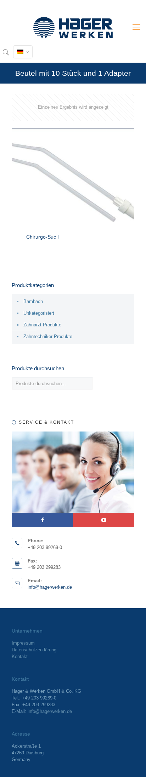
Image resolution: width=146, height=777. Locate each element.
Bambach (33, 301)
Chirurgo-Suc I (42, 237)
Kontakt (20, 656)
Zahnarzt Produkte (42, 324)
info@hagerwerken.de (50, 587)
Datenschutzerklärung (34, 649)
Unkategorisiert (38, 313)
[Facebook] (42, 520)
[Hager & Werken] (73, 27)
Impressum (23, 643)
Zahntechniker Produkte (47, 336)
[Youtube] (103, 520)
